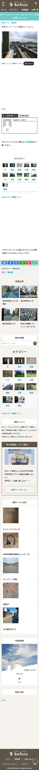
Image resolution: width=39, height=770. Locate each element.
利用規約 (24, 9)
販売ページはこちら (19, 489)
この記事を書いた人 (11, 116)
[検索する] (35, 343)
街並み (14, 22)
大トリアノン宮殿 (10, 579)
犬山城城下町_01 (9, 629)
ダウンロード (29, 63)
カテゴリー (14, 9)
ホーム (4, 9)
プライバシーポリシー (10, 764)
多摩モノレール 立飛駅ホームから (12, 63)
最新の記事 (25, 116)
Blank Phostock (13, 427)
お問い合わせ (28, 759)
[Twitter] (7, 130)
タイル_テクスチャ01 (11, 529)
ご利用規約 (29, 142)
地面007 (6, 604)
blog (34, 764)
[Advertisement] (19, 87)
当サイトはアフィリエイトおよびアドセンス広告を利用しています (19, 16)
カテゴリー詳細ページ (12, 197)
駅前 (11, 272)
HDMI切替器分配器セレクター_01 (16, 554)
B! (16, 262)
